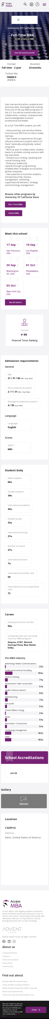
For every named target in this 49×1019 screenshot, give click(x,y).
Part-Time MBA (15, 204)
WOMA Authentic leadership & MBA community (19, 988)
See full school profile (24, 52)
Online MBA (13, 213)
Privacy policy (7, 963)
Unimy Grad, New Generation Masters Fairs (18, 995)
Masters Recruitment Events (12, 991)
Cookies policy (7, 966)
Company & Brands (9, 953)
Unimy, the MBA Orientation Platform (16, 985)
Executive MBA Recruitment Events (14, 981)
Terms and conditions (10, 960)
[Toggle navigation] (44, 4)
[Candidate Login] (37, 4)
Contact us (6, 956)
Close (34, 1009)
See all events (15, 302)
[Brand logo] (12, 904)
